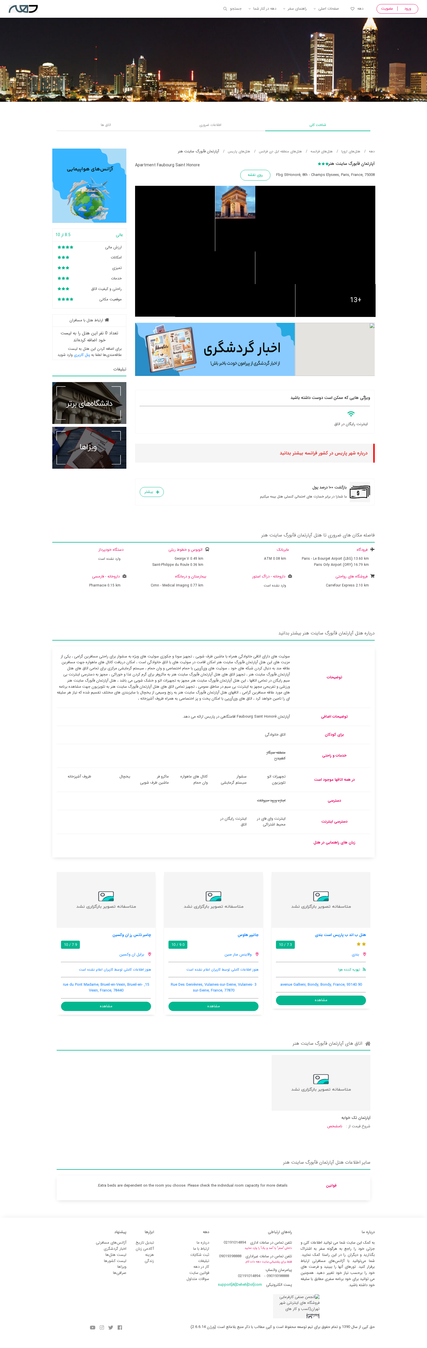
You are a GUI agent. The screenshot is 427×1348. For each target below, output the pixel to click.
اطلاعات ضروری (210, 125)
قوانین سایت (199, 1273)
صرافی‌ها (119, 1273)
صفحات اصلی (328, 9)
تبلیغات (203, 1261)
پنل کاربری (82, 355)
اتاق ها (106, 125)
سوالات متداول (197, 1279)
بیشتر (148, 492)
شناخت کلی (317, 125)
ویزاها (121, 1267)
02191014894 (235, 1243)
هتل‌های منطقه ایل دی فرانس (280, 151)
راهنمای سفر (297, 9)
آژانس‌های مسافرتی (111, 1243)
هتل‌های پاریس (239, 151)
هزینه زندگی (149, 1258)
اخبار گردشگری (115, 1249)
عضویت (387, 9)
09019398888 (230, 1256)
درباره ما (203, 1243)
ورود (407, 9)
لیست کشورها (115, 1261)
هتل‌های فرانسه (322, 151)
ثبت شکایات (199, 1255)
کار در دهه (201, 1267)
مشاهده (321, 1000)
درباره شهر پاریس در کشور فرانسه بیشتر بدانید (323, 453)
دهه (360, 9)
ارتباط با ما (201, 1249)
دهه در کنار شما (264, 9)
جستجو (236, 9)
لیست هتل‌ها (115, 1255)
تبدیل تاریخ (145, 1243)
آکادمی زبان (145, 1249)
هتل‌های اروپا (350, 151)
